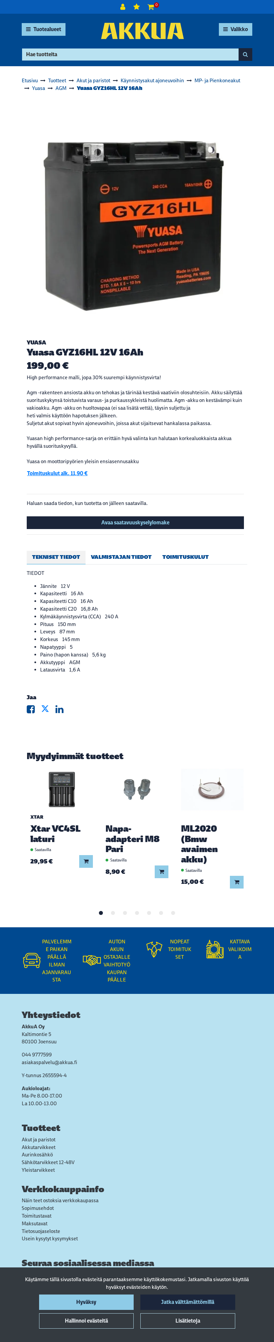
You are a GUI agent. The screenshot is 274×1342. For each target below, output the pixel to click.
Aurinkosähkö (37, 1154)
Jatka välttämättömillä (187, 1302)
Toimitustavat (36, 1216)
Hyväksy (86, 1302)
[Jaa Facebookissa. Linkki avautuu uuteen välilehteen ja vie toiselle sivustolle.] (34, 711)
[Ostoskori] (151, 6)
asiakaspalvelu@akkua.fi (49, 1062)
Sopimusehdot (38, 1208)
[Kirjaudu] (123, 6)
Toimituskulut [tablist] (185, 556)
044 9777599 (37, 1054)
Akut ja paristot (38, 1139)
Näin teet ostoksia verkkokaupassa (60, 1200)
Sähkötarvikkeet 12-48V (48, 1162)
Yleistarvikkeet (38, 1170)
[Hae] (245, 54)
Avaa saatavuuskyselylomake (135, 522)
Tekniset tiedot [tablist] (56, 556)
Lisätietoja (187, 1320)
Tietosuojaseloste (41, 1231)
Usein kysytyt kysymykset (50, 1238)
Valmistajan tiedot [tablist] (121, 556)
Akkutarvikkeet (38, 1147)
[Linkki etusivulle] (142, 30)
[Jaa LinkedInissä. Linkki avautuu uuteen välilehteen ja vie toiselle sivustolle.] (62, 711)
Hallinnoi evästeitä (86, 1320)
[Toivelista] (137, 6)
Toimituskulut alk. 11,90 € (57, 473)
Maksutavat (34, 1223)
